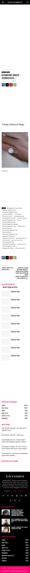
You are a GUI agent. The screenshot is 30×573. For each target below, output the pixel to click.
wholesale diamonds (20, 248)
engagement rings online (8, 238)
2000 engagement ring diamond (14, 208)
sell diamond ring (21, 244)
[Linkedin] (16, 495)
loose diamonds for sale (17, 240)
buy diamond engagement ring (9, 212)
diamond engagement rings (9, 222)
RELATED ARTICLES (8, 284)
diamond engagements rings (9, 226)
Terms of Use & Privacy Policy (15, 568)
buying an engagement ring (9, 220)
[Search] (27, 2)
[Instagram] (12, 495)
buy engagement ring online (9, 218)
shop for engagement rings (8, 246)
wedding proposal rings (7, 248)
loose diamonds (6, 240)
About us (25, 568)
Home (3, 69)
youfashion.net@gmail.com (18, 491)
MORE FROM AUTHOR (10, 287)
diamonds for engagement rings (10, 234)
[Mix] (26, 495)
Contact (4, 568)
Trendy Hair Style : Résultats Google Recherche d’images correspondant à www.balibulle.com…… (18, 512)
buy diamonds (18, 214)
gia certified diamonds (21, 238)
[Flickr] (8, 495)
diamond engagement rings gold (10, 224)
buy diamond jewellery (7, 214)
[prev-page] (3, 364)
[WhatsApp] (14, 84)
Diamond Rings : (15, 292)
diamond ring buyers (7, 228)
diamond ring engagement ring (9, 230)
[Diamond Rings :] (6, 294)
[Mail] (21, 495)
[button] (3, 2)
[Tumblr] (15, 500)
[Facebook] (3, 84)
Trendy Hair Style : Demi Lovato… (8, 268)
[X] (7, 84)
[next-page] (5, 364)
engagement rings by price (8, 236)
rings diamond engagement (9, 244)
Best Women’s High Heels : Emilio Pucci (13, 435)
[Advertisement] (15, 20)
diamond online (21, 226)
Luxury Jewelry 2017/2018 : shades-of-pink (19, 527)
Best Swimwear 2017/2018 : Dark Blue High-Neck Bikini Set (19, 520)
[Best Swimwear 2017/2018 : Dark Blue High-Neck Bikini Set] (6, 521)
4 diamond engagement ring (9, 210)
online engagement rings (8, 242)
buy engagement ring (19, 216)
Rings (13, 69)
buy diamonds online (7, 216)
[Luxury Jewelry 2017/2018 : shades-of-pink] (6, 529)
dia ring (19, 220)
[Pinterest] (11, 84)
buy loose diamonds (22, 218)
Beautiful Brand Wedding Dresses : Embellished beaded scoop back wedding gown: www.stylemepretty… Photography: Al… (21, 273)
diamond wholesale (6, 232)
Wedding (8, 69)
